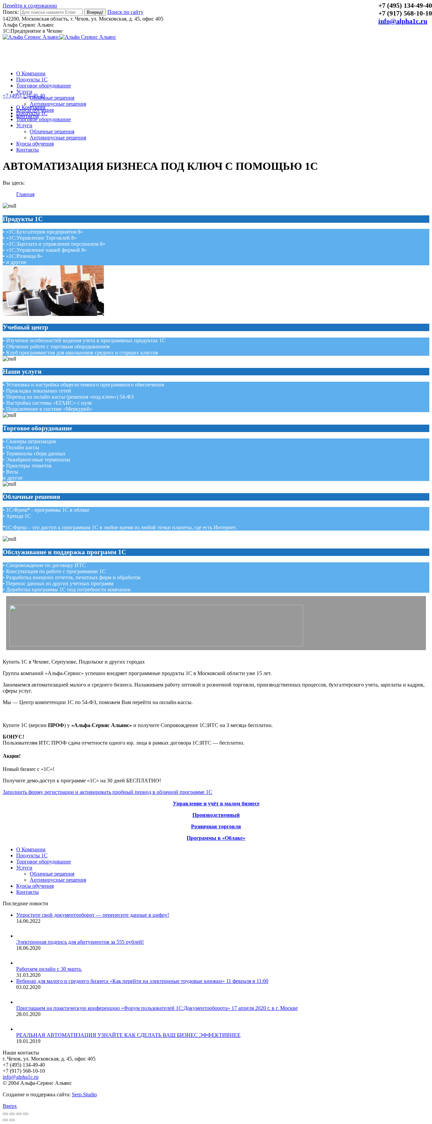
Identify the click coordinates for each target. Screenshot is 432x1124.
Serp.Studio (84, 1094)
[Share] (12, 1114)
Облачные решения (52, 874)
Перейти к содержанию (30, 5)
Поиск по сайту (125, 12)
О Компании (31, 849)
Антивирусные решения (58, 880)
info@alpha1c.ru (402, 21)
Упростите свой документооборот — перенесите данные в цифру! (92, 915)
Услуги (24, 868)
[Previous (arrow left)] (5, 1120)
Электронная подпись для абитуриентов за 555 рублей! (80, 942)
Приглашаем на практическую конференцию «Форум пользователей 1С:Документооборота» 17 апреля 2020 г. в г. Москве (157, 1008)
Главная (25, 194)
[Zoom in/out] (25, 1114)
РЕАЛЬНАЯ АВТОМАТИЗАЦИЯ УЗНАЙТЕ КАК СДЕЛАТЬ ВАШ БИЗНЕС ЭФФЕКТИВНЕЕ (128, 1035)
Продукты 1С (32, 855)
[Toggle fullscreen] (19, 1114)
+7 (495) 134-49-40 (24, 96)
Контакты (27, 892)
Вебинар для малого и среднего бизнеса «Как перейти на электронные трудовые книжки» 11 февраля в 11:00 (142, 981)
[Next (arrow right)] (12, 1120)
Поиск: (11, 12)
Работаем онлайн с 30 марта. (49, 969)
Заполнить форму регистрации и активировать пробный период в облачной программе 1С (107, 792)
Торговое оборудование (43, 861)
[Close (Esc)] (5, 1114)
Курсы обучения (35, 886)
